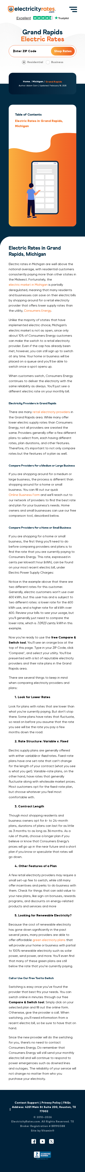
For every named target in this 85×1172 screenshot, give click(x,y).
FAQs (67, 1102)
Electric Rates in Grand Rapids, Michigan (39, 123)
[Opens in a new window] (42, 1156)
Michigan (37, 81)
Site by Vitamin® (42, 1130)
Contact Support (27, 1102)
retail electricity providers (51, 412)
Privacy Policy (51, 1102)
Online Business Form (24, 495)
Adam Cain (32, 85)
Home (26, 81)
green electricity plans (49, 940)
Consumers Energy (37, 310)
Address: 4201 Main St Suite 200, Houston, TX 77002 (44, 1109)
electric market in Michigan (28, 285)
